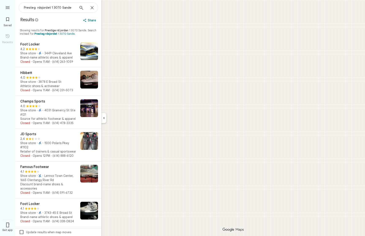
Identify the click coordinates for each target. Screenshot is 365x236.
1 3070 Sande (54, 33)
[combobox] (49, 7)
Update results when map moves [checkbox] (45, 232)
